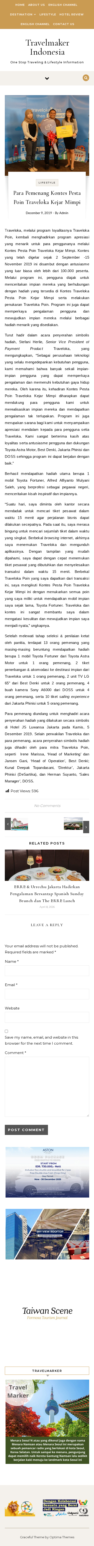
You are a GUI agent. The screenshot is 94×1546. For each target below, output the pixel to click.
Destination (21, 14)
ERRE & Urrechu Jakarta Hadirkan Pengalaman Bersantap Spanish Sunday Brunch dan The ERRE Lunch (47, 893)
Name (12, 961)
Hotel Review (72, 14)
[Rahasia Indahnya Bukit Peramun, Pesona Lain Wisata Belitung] (78, 825)
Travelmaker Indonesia (47, 47)
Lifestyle (48, 14)
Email (11, 985)
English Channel (62, 5)
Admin (63, 213)
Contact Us (63, 24)
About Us (36, 5)
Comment (15, 1052)
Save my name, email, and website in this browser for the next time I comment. (41, 1040)
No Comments (47, 805)
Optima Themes (61, 1537)
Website (12, 1008)
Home (20, 5)
